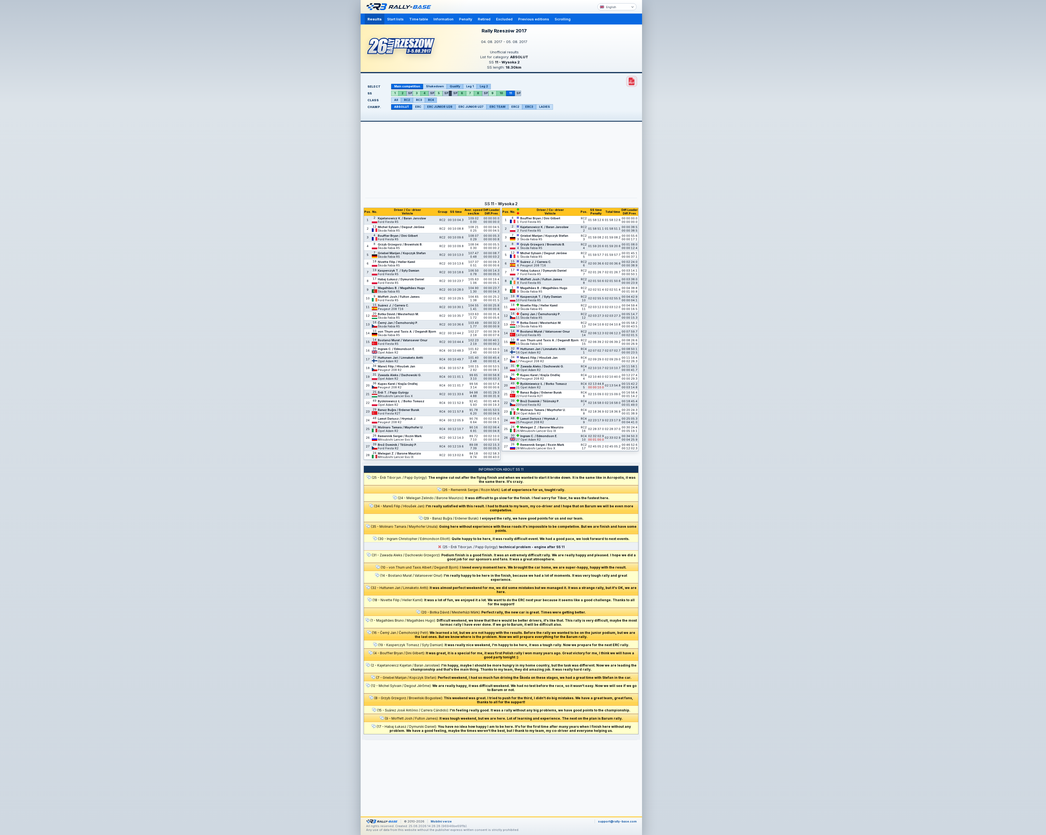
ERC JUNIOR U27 (471, 107)
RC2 (407, 100)
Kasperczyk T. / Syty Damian (398, 270)
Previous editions (533, 19)
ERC (418, 107)
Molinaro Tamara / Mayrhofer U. (400, 427)
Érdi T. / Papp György (393, 392)
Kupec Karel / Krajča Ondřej (398, 384)
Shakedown (435, 86)
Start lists (395, 19)
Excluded (504, 19)
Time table (418, 19)
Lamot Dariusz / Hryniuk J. (397, 418)
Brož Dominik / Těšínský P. (397, 445)
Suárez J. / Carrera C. (393, 305)
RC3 (419, 100)
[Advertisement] (665, 84)
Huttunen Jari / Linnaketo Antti (400, 358)
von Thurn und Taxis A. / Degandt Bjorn (407, 331)
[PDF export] (631, 81)
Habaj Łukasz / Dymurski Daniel (401, 279)
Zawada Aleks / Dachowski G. (399, 375)
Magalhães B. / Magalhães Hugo (401, 288)
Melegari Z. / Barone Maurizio (399, 453)
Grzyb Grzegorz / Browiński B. (400, 244)
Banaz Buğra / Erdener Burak (398, 410)
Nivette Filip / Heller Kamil (396, 262)
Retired (484, 19)
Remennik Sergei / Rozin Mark (400, 436)
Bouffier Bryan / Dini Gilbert (398, 236)
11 (510, 93)
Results (374, 19)
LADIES (544, 107)
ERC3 (529, 107)
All (396, 100)
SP (410, 93)
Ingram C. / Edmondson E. (396, 349)
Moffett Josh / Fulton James (399, 297)
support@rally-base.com (617, 821)
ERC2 (515, 107)
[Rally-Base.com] (400, 6)
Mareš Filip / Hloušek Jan (396, 366)
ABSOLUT (401, 107)
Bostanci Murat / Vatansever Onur (402, 340)
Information (443, 19)
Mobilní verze (441, 821)
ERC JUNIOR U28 (439, 107)
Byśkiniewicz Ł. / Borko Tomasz (401, 401)
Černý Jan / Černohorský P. (398, 323)
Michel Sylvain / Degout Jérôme (401, 227)
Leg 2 (484, 86)
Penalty (465, 19)
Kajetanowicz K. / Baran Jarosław (402, 218)
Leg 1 (470, 86)
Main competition (407, 86)
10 (501, 93)
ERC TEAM (497, 107)
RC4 (431, 100)
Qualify (455, 86)
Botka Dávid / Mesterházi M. (398, 314)
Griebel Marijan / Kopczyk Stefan (402, 253)
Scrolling (563, 19)
